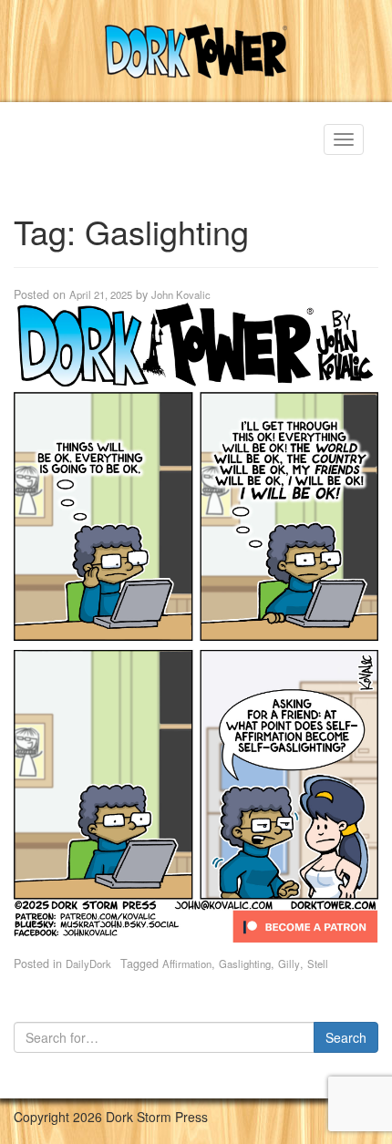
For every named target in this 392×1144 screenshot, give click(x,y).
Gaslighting (245, 963)
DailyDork (88, 963)
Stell (317, 963)
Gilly (289, 963)
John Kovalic (181, 294)
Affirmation (186, 963)
